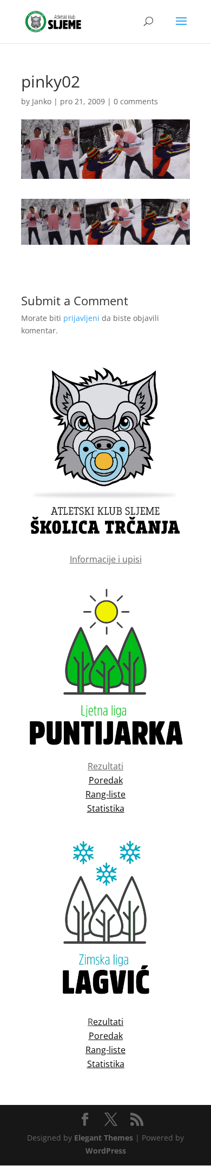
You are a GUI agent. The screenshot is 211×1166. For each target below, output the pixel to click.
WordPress (105, 1150)
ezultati (108, 1022)
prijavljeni (81, 318)
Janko (41, 101)
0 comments (136, 101)
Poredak (106, 1036)
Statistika (105, 1064)
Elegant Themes (103, 1138)
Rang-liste (105, 1050)
